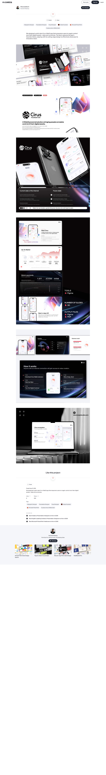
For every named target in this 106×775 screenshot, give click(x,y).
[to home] (7, 2)
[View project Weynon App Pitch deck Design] (62, 549)
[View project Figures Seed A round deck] (43, 549)
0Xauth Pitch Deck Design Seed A (22, 556)
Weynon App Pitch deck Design (62, 555)
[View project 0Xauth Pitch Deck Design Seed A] (23, 549)
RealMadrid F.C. (78, 555)
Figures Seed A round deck (42, 555)
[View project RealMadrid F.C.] (82, 549)
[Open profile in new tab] (18, 8)
